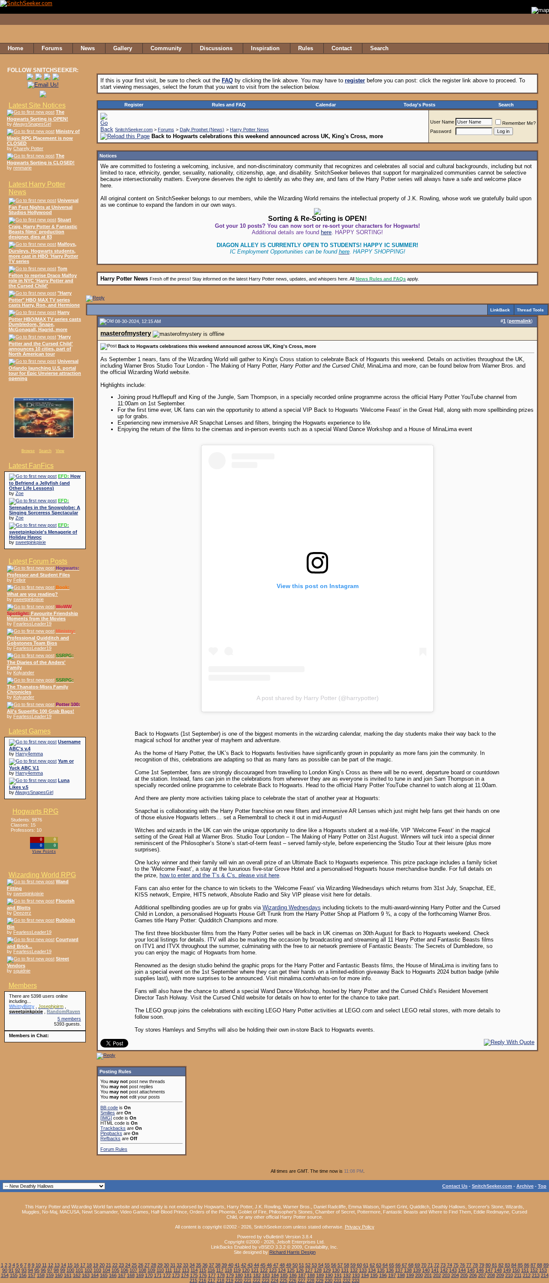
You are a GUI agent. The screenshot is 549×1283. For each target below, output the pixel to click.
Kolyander (23, 672)
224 (274, 1280)
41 (237, 1265)
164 (95, 1275)
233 (355, 1280)
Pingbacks (111, 1133)
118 (228, 1270)
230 (328, 1280)
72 (436, 1265)
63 (378, 1265)
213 (536, 1275)
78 (475, 1265)
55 (327, 1265)
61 (365, 1265)
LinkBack (500, 310)
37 (211, 1265)
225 (283, 1280)
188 (311, 1275)
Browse (28, 451)
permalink (520, 320)
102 (88, 1270)
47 (275, 1265)
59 (353, 1265)
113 (185, 1270)
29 (160, 1265)
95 (36, 1270)
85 (520, 1265)
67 (404, 1265)
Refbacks (110, 1138)
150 (516, 1270)
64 (385, 1265)
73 (443, 1265)
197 (392, 1275)
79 (481, 1265)
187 (302, 1275)
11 (44, 1265)
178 (221, 1275)
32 (179, 1265)
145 (471, 1270)
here (326, 232)
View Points (44, 852)
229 (319, 1280)
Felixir (19, 580)
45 (262, 1265)
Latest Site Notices (37, 105)
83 (507, 1265)
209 (500, 1275)
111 (168, 1270)
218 (220, 1280)
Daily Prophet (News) (202, 129)
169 (140, 1275)
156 (23, 1275)
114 (194, 1270)
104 (106, 1270)
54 (320, 1265)
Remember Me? (519, 123)
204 (455, 1275)
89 (546, 1265)
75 (456, 1265)
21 (108, 1265)
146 (480, 1270)
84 (513, 1265)
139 (417, 1270)
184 (275, 1275)
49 (288, 1265)
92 (17, 1270)
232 (346, 1280)
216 (202, 1280)
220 (238, 1280)
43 (250, 1265)
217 (211, 1280)
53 (314, 1265)
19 (95, 1265)
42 (243, 1265)
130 (336, 1270)
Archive (525, 1186)
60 (359, 1265)
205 (464, 1275)
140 (426, 1270)
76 (462, 1265)
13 (57, 1265)
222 (256, 1280)
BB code (109, 1107)
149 (507, 1270)
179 (230, 1275)
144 (462, 1270)
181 (248, 1275)
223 (265, 1280)
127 (309, 1270)
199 (410, 1275)
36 (205, 1265)
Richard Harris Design (292, 1252)
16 (76, 1265)
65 (391, 1265)
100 (70, 1270)
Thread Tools (530, 310)
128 (318, 1270)
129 (327, 1270)
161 (68, 1275)
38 (217, 1265)
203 (446, 1275)
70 (423, 1265)
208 (491, 1275)
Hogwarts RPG (35, 811)
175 (194, 1275)
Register (133, 104)
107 (133, 1270)
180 (239, 1275)
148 (498, 1270)
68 (410, 1265)
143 (453, 1270)
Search (45, 451)
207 (482, 1275)
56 (333, 1265)
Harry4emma (29, 753)
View (60, 451)
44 (256, 1265)
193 (356, 1275)
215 (193, 1280)
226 (292, 1280)
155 (14, 1275)
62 (372, 1265)
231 (337, 1280)
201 (428, 1275)
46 (269, 1265)
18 (89, 1265)
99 (62, 1270)
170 (149, 1275)
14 (63, 1265)
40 (230, 1265)
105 (115, 1270)
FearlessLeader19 (32, 623)
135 (381, 1270)
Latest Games (30, 731)
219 (229, 1280)
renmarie (22, 167)
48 (282, 1265)
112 (177, 1270)
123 (273, 1270)
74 (449, 1265)
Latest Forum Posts (38, 561)
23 (121, 1265)
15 (69, 1265)
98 (56, 1270)
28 (153, 1265)
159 (50, 1275)
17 (82, 1265)
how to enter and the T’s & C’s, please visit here (219, 875)
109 (151, 1270)
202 (437, 1275)
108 (142, 1270)
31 (172, 1265)
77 (468, 1265)
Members (23, 985)
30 (166, 1265)
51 (301, 1265)
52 (308, 1265)
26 (140, 1265)
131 (345, 1270)
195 (374, 1275)
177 (212, 1275)
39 (224, 1265)
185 (284, 1275)
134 (372, 1270)
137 (399, 1270)
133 (363, 1270)
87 (533, 1265)
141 (435, 1270)
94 (30, 1270)
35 (198, 1265)
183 (266, 1275)
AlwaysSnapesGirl (32, 124)
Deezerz (22, 912)
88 (539, 1265)
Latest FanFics (31, 465)
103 (97, 1270)
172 (167, 1275)
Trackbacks (113, 1128)
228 (310, 1280)
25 (134, 1265)
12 (50, 1265)
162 (77, 1275)
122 (264, 1270)
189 (320, 1275)
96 (43, 1270)
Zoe (19, 493)
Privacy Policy (359, 1226)
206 (473, 1275)
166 (113, 1275)
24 (127, 1265)
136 (390, 1270)
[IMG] (106, 1117)
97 (49, 1270)
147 (489, 1270)
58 (346, 1265)
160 (59, 1275)
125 (291, 1270)
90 (4, 1270)
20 (102, 1265)
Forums (166, 129)
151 (525, 1270)
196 (383, 1275)
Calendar (326, 104)
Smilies (107, 1112)
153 (543, 1270)
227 (301, 1280)
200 (419, 1275)
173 (176, 1275)
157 (32, 1275)
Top (542, 1186)
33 (185, 1265)
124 (282, 1270)
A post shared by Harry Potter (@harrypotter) (317, 697)
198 (401, 1275)
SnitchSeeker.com (134, 129)
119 (237, 1270)
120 (246, 1270)
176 (203, 1275)
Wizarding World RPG (42, 874)
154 (5, 1275)
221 (247, 1280)
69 (417, 1265)
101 (79, 1270)
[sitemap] (540, 48)
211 (518, 1275)
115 (202, 1270)
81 (494, 1265)
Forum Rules (113, 1149)
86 (526, 1265)
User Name (442, 121)
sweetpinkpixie (30, 542)
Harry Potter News (249, 129)
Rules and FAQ (229, 104)
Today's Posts (419, 104)
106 (124, 1270)
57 (340, 1265)
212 (527, 1275)
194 (365, 1275)
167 (122, 1275)
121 (255, 1270)
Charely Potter (28, 148)
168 (131, 1275)
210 (509, 1275)
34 (192, 1265)
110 (160, 1270)
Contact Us (455, 1186)
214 (545, 1275)
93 (24, 1270)
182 (257, 1275)
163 (86, 1275)
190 (329, 1275)
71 (430, 1265)
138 (408, 1270)
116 (211, 1270)
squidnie (21, 970)
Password (440, 131)
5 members (69, 1018)
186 (293, 1275)
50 (295, 1265)
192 (347, 1275)
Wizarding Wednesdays (291, 907)
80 (488, 1265)
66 (398, 1265)
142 (444, 1270)
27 (147, 1265)
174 (185, 1275)
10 (38, 1265)
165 (104, 1275)
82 (501, 1265)
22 (115, 1265)
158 (41, 1275)
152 (534, 1270)
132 (354, 1270)
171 (158, 1275)
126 (300, 1270)
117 (219, 1270)
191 (338, 1275)
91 (11, 1270)
